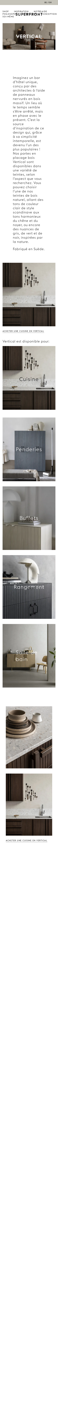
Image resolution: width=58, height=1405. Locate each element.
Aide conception (49, 12)
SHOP (6, 11)
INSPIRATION (21, 11)
